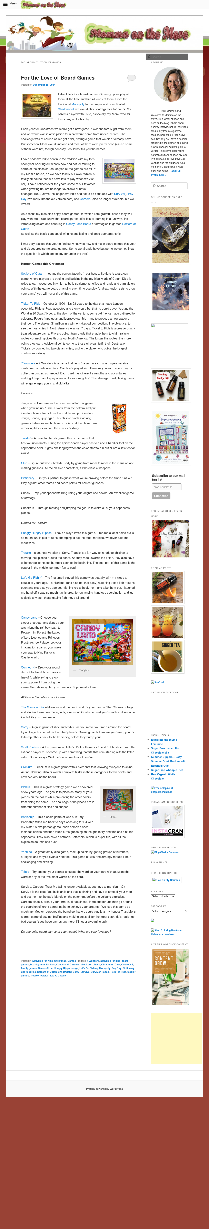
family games (29, 968)
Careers (85, 199)
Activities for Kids (42, 961)
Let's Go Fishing (88, 968)
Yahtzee (26, 851)
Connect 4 (28, 667)
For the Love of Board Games (57, 77)
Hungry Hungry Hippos (36, 532)
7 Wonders (28, 363)
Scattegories (28, 972)
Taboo (25, 871)
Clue (24, 463)
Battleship (28, 816)
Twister (26, 438)
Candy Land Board (79, 223)
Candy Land (29, 617)
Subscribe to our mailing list (169, 477)
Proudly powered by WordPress (104, 1089)
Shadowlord (66, 109)
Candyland (62, 964)
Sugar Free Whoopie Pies (167, 770)
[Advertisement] (176, 1038)
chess (96, 964)
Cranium (27, 767)
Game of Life (45, 968)
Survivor (119, 193)
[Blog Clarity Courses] (165, 852)
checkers (86, 964)
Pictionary (27, 478)
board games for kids (42, 964)
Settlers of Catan (32, 273)
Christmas (60, 961)
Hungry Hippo (62, 968)
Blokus (25, 787)
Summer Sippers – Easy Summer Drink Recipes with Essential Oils (168, 761)
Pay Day (116, 968)
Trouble (26, 552)
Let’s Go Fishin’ (31, 577)
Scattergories (30, 747)
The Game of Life (32, 707)
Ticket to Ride (118, 972)
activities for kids (110, 961)
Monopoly (78, 104)
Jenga (74, 968)
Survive (85, 972)
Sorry (24, 727)
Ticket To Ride (30, 303)
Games (72, 961)
